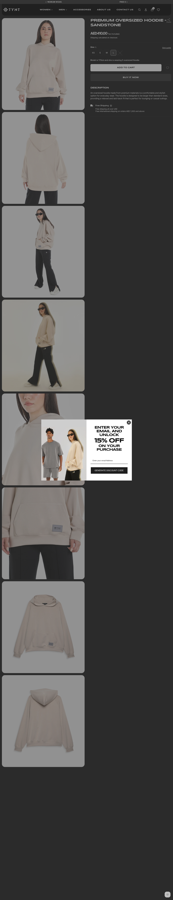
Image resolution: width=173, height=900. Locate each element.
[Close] (129, 422)
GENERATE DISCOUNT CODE (109, 470)
